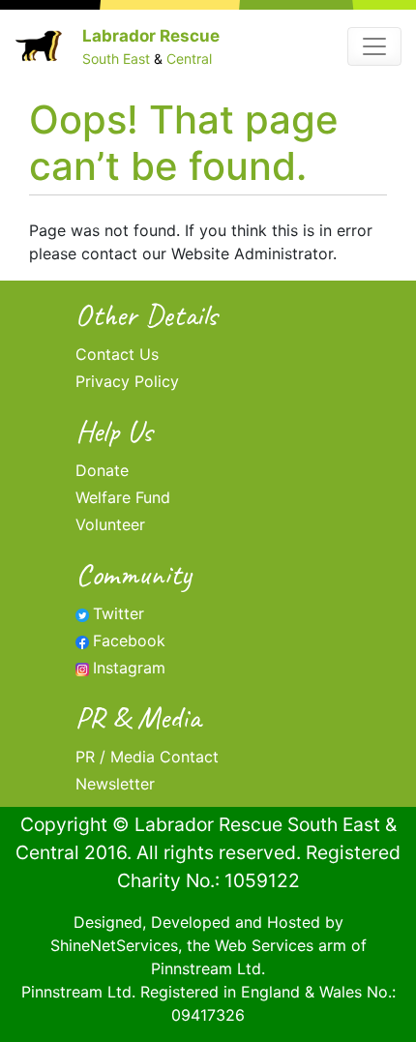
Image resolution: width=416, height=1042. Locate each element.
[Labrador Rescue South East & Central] (39, 46)
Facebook (129, 640)
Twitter (118, 613)
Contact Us (117, 354)
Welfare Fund (122, 497)
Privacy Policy (127, 381)
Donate (102, 470)
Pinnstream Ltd (206, 968)
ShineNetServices (114, 945)
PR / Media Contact (147, 756)
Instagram (129, 667)
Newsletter (115, 783)
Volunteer (110, 524)
